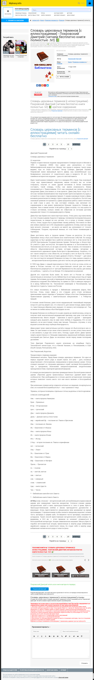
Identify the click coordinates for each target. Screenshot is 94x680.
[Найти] (89, 10)
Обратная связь (52, 670)
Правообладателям (10, 670)
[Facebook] (40, 85)
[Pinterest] (45, 85)
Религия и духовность (79, 62)
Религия (59, 63)
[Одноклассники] (42, 85)
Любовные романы (21, 13)
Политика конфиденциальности (32, 670)
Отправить (84, 663)
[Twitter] (47, 85)
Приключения (32, 13)
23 (68, 144)
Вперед (76, 144)
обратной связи (63, 677)
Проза (43, 13)
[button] (34, 636)
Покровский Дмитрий (74, 59)
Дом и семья (71, 15)
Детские (69, 13)
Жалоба (38, 94)
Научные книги (58, 13)
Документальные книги (61, 15)
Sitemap (63, 670)
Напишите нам (52, 96)
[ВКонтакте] (37, 85)
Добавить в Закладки (16, 20)
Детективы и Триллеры (35, 15)
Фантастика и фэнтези (22, 15)
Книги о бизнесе (46, 15)
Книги (70, 62)
